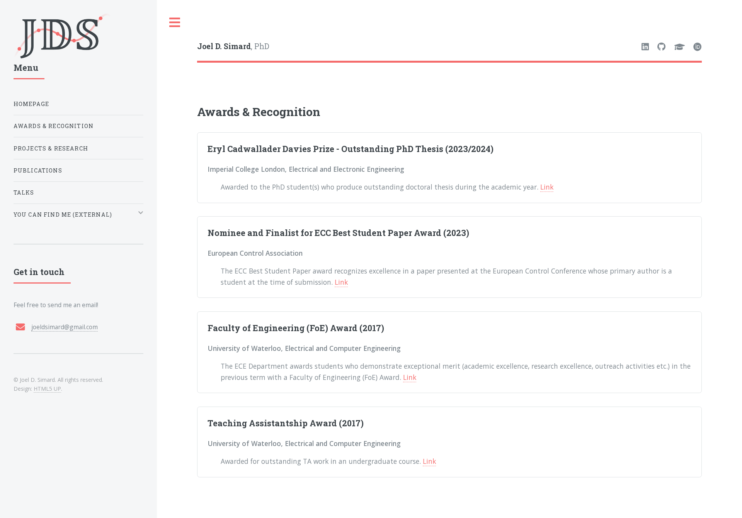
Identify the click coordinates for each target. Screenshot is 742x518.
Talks (24, 192)
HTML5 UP (47, 388)
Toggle (175, 22)
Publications (38, 170)
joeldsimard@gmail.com (64, 327)
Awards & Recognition (54, 126)
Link (546, 186)
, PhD (233, 46)
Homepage (31, 104)
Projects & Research (51, 148)
